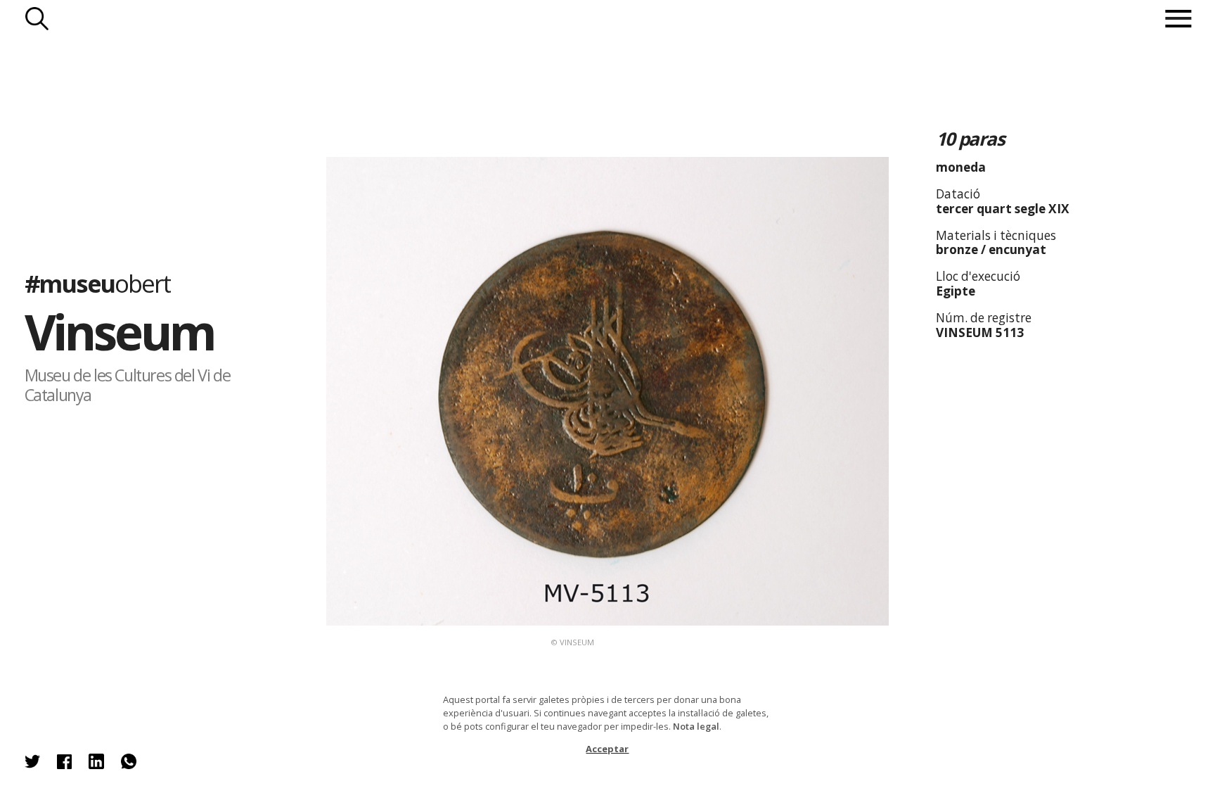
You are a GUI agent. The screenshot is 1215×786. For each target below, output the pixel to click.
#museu (97, 282)
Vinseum (119, 331)
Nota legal (696, 726)
